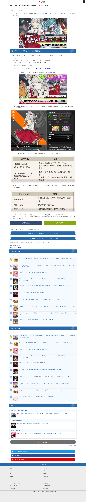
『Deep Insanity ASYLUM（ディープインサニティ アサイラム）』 (53, 13)
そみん (14, 7)
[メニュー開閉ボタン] (84, 1)
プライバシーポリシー (15, 485)
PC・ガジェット (13, 473)
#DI (36, 68)
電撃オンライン (13, 242)
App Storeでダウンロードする (26, 223)
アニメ (45, 470)
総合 (11, 468)
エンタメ (12, 470)
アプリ (19, 242)
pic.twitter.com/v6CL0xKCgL (44, 68)
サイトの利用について (15, 483)
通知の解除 (46, 483)
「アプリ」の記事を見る (16, 247)
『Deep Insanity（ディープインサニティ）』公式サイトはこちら (42, 233)
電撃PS (45, 473)
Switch (11, 476)
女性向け (46, 476)
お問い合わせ (13, 488)
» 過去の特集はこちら (71, 445)
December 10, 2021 (50, 72)
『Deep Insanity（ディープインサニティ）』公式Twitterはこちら (42, 238)
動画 (45, 478)
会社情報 (46, 488)
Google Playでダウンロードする (60, 223)
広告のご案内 (47, 485)
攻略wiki (12, 478)
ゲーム (45, 468)
